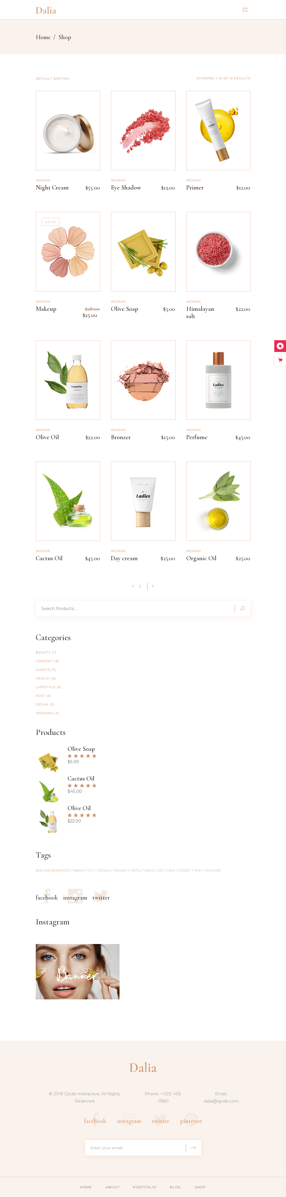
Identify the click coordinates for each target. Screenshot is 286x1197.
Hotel (136, 870)
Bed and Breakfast (53, 870)
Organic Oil (201, 558)
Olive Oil (47, 437)
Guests (43, 670)
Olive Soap (124, 309)
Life (160, 870)
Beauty (43, 652)
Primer (195, 187)
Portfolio (144, 1187)
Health (43, 678)
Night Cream (52, 187)
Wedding (44, 713)
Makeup (46, 309)
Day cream (124, 558)
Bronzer (121, 437)
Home (43, 37)
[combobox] (71, 78)
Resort (184, 870)
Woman (43, 180)
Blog (175, 1187)
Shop (200, 1187)
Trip (197, 870)
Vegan (42, 704)
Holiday (120, 870)
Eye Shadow (126, 187)
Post (40, 696)
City (91, 870)
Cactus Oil (49, 558)
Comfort (44, 661)
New (171, 870)
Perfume (197, 437)
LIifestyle (46, 687)
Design (104, 870)
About (113, 1187)
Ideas (149, 870)
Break (79, 870)
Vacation (212, 870)
